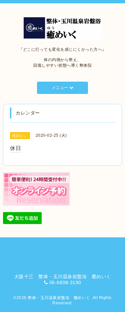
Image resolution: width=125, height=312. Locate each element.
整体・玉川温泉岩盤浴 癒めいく (59, 297)
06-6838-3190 (65, 282)
